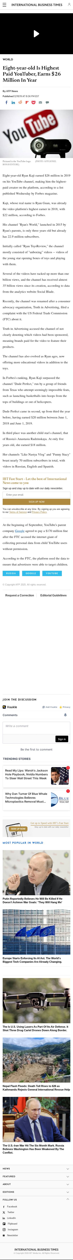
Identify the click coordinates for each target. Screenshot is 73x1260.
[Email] (40, 102)
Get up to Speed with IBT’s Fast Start (50, 823)
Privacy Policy (39, 512)
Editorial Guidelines (53, 595)
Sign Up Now (18, 829)
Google (19, 531)
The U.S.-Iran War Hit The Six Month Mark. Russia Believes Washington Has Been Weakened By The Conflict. (33, 1149)
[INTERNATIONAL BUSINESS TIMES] (37, 5)
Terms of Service (18, 512)
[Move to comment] (47, 102)
